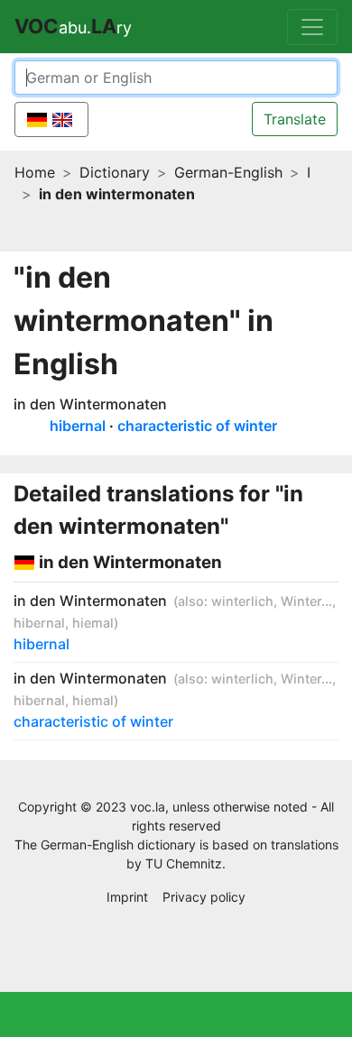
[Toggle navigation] (312, 27)
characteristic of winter (197, 426)
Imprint (127, 896)
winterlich (242, 601)
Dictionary (114, 172)
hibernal (78, 426)
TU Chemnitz (183, 863)
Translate (295, 119)
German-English (228, 172)
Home (34, 172)
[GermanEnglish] (51, 119)
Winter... (306, 601)
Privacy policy (203, 896)
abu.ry (73, 26)
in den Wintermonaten (90, 404)
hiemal (93, 622)
